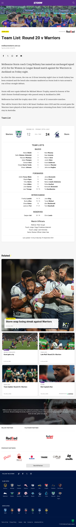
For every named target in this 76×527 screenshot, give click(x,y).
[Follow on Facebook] (23, 473)
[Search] (73, 3)
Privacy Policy (13, 522)
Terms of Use (4, 522)
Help (25, 522)
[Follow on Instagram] (31, 473)
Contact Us (30, 522)
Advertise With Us (38, 522)
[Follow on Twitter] (27, 473)
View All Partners (38, 465)
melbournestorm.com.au (10, 46)
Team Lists (5, 31)
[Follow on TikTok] (18, 473)
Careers (20, 522)
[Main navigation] (2, 3)
